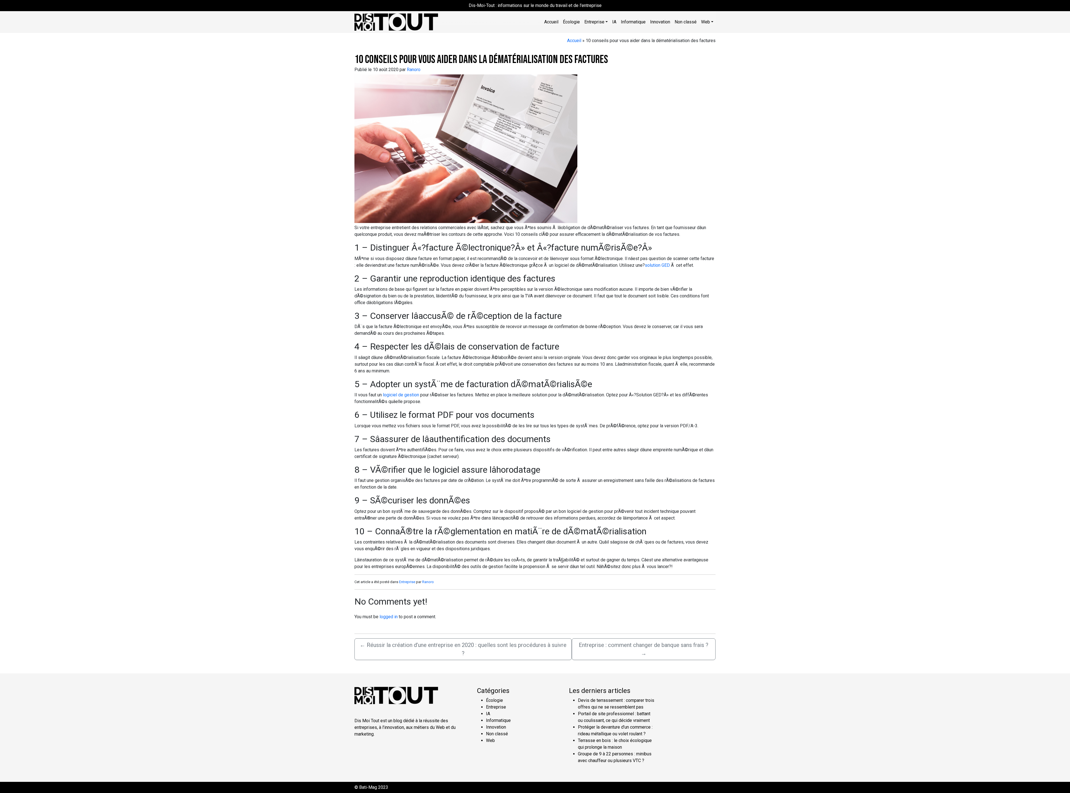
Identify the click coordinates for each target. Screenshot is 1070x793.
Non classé (686, 22)
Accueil (551, 22)
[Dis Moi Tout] (396, 21)
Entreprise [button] (594, 22)
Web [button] (705, 22)
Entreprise (407, 582)
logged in (389, 616)
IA (614, 22)
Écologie (571, 22)
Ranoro (413, 69)
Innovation (660, 22)
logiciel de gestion (401, 394)
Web (490, 740)
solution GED (657, 265)
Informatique (633, 22)
